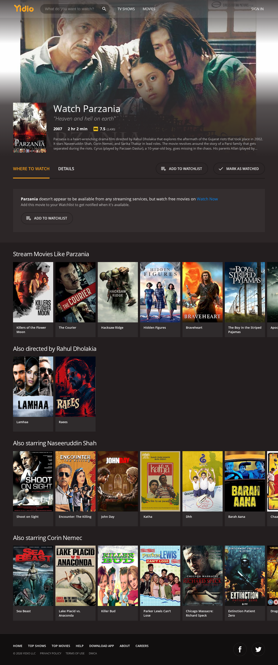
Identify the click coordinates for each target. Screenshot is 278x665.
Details (66, 169)
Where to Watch (31, 169)
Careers (142, 646)
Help (80, 646)
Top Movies (61, 646)
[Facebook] (240, 649)
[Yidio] (24, 9)
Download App (101, 646)
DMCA (93, 653)
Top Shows (37, 646)
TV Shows (126, 9)
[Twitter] (258, 649)
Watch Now (207, 198)
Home (17, 646)
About (125, 646)
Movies (149, 9)
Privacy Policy (50, 653)
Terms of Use (75, 653)
